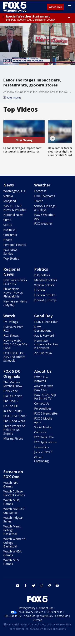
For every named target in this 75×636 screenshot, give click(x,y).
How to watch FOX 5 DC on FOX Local (15, 344)
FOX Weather (43, 223)
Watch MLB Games (11, 502)
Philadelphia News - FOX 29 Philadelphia (13, 292)
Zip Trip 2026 (43, 353)
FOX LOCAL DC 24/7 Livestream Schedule (14, 356)
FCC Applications (45, 442)
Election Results (44, 295)
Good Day (43, 315)
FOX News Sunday (10, 251)
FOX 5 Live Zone (14, 416)
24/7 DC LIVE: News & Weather (14, 208)
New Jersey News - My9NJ (15, 303)
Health (7, 240)
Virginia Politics (44, 285)
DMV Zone (10, 391)
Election (39, 290)
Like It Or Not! (12, 396)
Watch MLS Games (11, 562)
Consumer (10, 235)
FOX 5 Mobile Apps (43, 420)
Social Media (42, 427)
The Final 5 (10, 401)
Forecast (40, 191)
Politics (41, 269)
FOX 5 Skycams (44, 196)
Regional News (11, 272)
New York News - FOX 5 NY (15, 282)
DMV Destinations (42, 328)
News (8, 184)
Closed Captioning (41, 459)
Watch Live (55, 7)
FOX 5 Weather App (44, 216)
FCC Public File (44, 437)
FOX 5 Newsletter (46, 413)
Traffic (38, 201)
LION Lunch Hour (46, 322)
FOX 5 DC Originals (11, 374)
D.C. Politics (42, 275)
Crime (7, 220)
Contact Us (41, 403)
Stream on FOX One (13, 474)
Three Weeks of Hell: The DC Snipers (14, 429)
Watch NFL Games (10, 484)
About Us (42, 371)
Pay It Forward (44, 335)
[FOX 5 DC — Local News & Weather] (15, 7)
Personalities (42, 408)
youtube (17, 585)
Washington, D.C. (14, 191)
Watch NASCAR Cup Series (13, 511)
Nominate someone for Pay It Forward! (46, 344)
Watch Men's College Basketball (12, 530)
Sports (7, 225)
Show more (12, 97)
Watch (9, 315)
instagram (41, 585)
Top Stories (11, 258)
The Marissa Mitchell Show (12, 384)
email (57, 585)
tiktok (49, 585)
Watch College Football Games (14, 493)
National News (13, 215)
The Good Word (14, 421)
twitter (33, 585)
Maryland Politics (45, 280)
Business (9, 230)
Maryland (9, 201)
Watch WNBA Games (12, 553)
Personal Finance (14, 245)
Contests (40, 432)
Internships (41, 447)
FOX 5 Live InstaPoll (41, 379)
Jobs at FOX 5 (43, 452)
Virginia (8, 196)
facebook (25, 585)
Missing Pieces (13, 438)
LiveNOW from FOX (13, 328)
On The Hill (10, 406)
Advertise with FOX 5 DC (43, 388)
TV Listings (10, 322)
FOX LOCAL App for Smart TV (45, 396)
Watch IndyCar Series (13, 519)
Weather (42, 184)
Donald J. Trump (45, 300)
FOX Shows (11, 335)
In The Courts (12, 411)
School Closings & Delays (44, 208)
